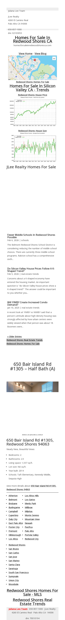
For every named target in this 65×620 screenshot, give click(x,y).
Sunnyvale (13, 576)
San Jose (13, 556)
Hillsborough (15, 535)
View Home (25, 53)
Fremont (13, 531)
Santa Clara (14, 564)
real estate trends (30, 273)
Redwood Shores (17, 544)
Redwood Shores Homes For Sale (32, 81)
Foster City (14, 527)
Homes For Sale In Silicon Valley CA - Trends (32, 87)
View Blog (40, 53)
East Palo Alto (16, 523)
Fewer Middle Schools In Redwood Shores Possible (31, 236)
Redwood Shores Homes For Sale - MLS (32, 592)
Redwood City (32, 538)
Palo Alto (29, 531)
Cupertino (13, 515)
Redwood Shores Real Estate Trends (24, 340)
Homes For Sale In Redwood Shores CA (32, 39)
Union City (14, 580)
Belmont (13, 499)
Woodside (13, 584)
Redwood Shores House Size (32, 130)
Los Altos (13, 538)
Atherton (13, 495)
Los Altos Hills (32, 495)
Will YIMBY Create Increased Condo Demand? (27, 303)
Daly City (13, 519)
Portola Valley (32, 535)
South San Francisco (19, 572)
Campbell (13, 511)
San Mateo (14, 560)
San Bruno (14, 548)
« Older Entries (14, 336)
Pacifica (28, 527)
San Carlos (14, 552)
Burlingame (14, 507)
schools (25, 240)
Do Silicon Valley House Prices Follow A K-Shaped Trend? (31, 270)
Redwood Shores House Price (32, 94)
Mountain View (32, 519)
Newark (28, 523)
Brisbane (13, 503)
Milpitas (28, 511)
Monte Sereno (32, 515)
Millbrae (28, 507)
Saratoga (13, 568)
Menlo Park (30, 503)
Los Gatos (30, 499)
